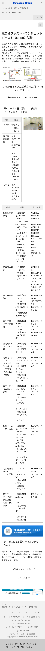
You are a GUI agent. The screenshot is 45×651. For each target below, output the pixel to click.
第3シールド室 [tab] (14, 97)
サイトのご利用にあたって (31, 617)
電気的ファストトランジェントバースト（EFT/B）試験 (19, 607)
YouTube (19, 613)
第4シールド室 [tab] (30, 97)
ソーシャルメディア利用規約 (21, 620)
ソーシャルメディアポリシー (15, 627)
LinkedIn (33, 613)
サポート (5, 617)
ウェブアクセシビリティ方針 (21, 624)
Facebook (9, 613)
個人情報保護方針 (33, 627)
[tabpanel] (22, 313)
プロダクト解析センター (13, 12)
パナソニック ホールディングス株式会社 (15, 8)
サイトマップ (15, 617)
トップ (4, 604)
